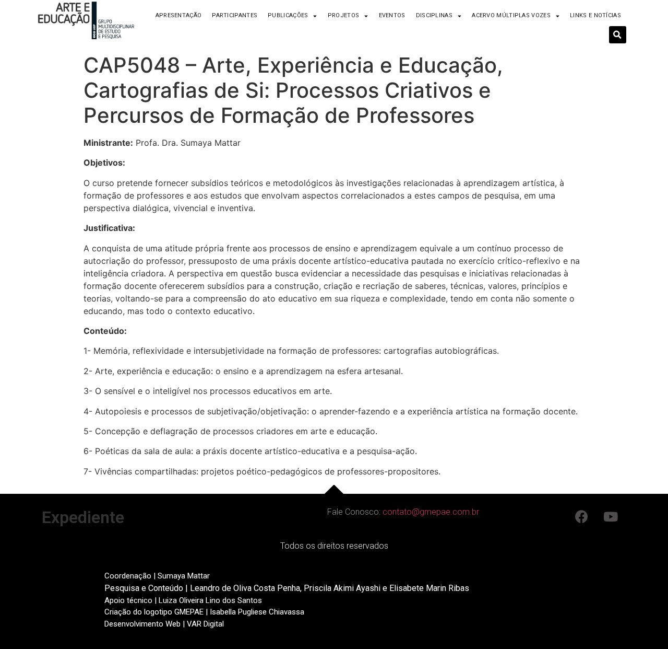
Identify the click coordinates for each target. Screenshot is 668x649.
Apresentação (179, 15)
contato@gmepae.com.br (431, 512)
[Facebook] (582, 516)
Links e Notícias (595, 15)
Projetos (343, 15)
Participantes (234, 15)
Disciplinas (434, 15)
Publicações (288, 15)
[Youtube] (611, 516)
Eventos (392, 15)
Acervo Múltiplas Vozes (511, 15)
